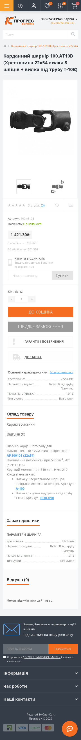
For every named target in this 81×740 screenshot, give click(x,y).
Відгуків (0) (16, 434)
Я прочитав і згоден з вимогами (40, 659)
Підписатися (63, 649)
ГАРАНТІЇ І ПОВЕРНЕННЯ (44, 341)
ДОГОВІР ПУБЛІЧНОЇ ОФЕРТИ (42, 657)
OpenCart (48, 714)
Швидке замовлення (40, 326)
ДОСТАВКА (33, 357)
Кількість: (15, 291)
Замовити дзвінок (62, 23)
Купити (62, 275)
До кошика (41, 312)
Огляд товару (20, 414)
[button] (33, 5)
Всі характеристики (61, 372)
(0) (43, 205)
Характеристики (21, 424)
